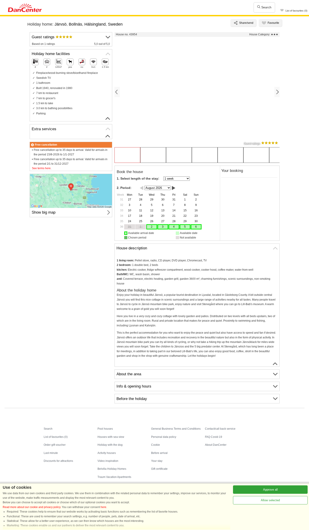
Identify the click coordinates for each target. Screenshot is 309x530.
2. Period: (124, 188)
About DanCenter (215, 444)
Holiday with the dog (110, 444)
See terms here (41, 168)
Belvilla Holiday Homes (111, 468)
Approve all (270, 489)
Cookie (155, 444)
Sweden (115, 24)
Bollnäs (75, 24)
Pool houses (105, 428)
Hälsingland (95, 24)
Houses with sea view (110, 436)
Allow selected (270, 500)
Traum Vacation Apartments (114, 477)
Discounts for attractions (58, 461)
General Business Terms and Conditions (176, 428)
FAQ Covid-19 (213, 436)
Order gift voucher (55, 444)
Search (265, 7)
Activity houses (106, 453)
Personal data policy (163, 436)
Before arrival (159, 453)
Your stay (156, 461)
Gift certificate (159, 468)
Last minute (51, 453)
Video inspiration (107, 461)
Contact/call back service (220, 428)
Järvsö (61, 24)
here (103, 507)
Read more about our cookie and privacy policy (31, 507)
